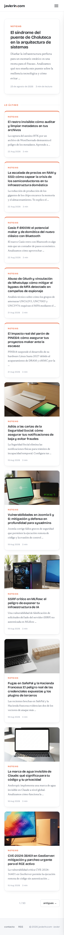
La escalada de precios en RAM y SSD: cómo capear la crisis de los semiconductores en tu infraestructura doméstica (32, 179)
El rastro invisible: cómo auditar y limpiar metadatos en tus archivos (31, 126)
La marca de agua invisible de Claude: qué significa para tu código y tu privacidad (29, 776)
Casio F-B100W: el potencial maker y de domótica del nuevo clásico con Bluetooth (31, 232)
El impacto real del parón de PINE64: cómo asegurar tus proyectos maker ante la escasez (28, 340)
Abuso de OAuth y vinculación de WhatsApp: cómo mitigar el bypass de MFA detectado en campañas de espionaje (30, 285)
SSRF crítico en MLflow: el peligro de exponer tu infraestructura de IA (27, 603)
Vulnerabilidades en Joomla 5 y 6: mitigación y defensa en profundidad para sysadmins (31, 519)
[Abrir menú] (56, 5)
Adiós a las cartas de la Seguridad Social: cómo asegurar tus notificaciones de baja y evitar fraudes (31, 433)
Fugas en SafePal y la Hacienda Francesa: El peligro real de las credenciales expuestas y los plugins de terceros (31, 689)
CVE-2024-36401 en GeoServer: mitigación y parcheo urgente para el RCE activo (31, 860)
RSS (20, 926)
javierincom (14, 6)
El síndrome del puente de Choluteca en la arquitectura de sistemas (30, 39)
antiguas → (50, 903)
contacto (9, 926)
